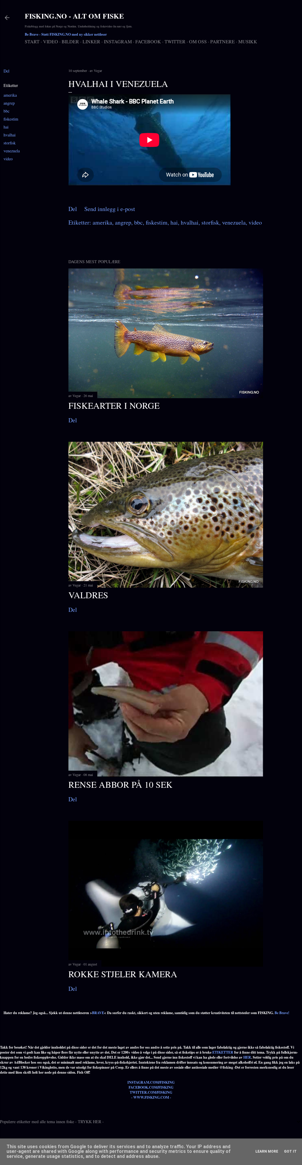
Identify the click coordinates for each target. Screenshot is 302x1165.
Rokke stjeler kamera (122, 974)
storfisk (10, 143)
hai (6, 127)
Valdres (88, 595)
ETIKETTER (222, 1052)
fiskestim (11, 119)
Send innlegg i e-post (109, 209)
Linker (91, 41)
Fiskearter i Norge (114, 405)
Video (50, 41)
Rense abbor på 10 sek (120, 784)
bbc (6, 111)
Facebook (148, 41)
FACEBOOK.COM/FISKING (151, 1087)
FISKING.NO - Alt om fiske (74, 16)
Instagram (118, 41)
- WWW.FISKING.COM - (151, 1097)
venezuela (12, 151)
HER (247, 1057)
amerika (10, 95)
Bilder (70, 41)
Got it (290, 1151)
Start (32, 41)
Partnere (222, 41)
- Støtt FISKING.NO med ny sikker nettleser (66, 34)
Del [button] (6, 71)
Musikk (247, 41)
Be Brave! (282, 1012)
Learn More (266, 1151)
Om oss (198, 41)
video (8, 159)
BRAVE (98, 1012)
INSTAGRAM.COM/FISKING (151, 1082)
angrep (9, 103)
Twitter (175, 41)
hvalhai (10, 135)
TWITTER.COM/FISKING (151, 1092)
